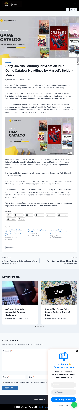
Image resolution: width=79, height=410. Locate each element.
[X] (71, 9)
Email (31, 377)
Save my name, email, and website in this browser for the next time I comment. (32, 382)
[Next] (73, 303)
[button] (74, 405)
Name (6, 377)
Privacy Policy (39, 399)
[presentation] (20, 293)
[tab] (35, 326)
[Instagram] (75, 9)
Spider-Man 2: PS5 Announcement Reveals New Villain (59, 232)
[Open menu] (75, 3)
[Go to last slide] (5, 303)
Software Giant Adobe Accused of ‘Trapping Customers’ (15, 312)
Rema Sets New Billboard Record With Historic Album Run (62, 261)
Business (8, 62)
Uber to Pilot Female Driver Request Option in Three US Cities (57, 312)
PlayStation (10, 247)
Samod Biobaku (12, 79)
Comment (7, 351)
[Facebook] (67, 9)
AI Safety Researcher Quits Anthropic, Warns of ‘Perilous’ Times (19, 261)
